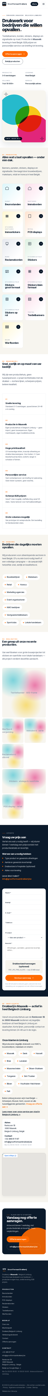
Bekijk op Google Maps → (11, 1368)
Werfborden (6, 1314)
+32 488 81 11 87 (12, 1139)
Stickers (5, 1307)
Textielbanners (7, 1310)
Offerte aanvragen (34, 4)
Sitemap (35, 1387)
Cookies (28, 1387)
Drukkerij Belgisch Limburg (12, 1331)
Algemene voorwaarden (17, 1387)
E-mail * (8, 913)
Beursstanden (7, 1293)
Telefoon (8, 922)
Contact (5, 1338)
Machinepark (7, 1328)
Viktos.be (14, 1391)
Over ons (5, 1324)
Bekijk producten (12, 61)
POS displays (7, 1300)
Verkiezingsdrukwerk (10, 1335)
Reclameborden (8, 1303)
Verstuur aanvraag (22, 978)
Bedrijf (7, 902)
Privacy (5, 1387)
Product (8, 933)
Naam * (8, 893)
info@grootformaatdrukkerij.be (16, 879)
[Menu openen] (43, 4)
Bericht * (8, 943)
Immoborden (7, 1297)
